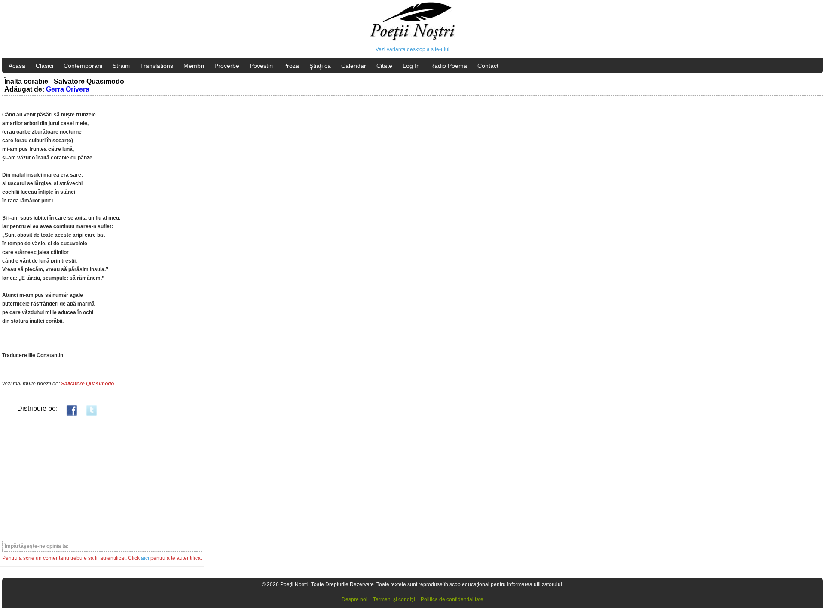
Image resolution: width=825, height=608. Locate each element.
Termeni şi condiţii (394, 599)
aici (145, 558)
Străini (121, 65)
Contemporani (83, 65)
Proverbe (226, 65)
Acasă (17, 65)
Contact (487, 65)
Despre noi (354, 599)
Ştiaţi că (320, 65)
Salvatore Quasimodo (87, 384)
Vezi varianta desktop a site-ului (412, 49)
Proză (291, 65)
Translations (156, 65)
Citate (384, 65)
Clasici (44, 65)
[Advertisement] (102, 478)
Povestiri (261, 65)
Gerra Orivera (67, 89)
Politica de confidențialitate (452, 599)
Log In (411, 65)
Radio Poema (448, 65)
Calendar (353, 65)
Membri (193, 65)
